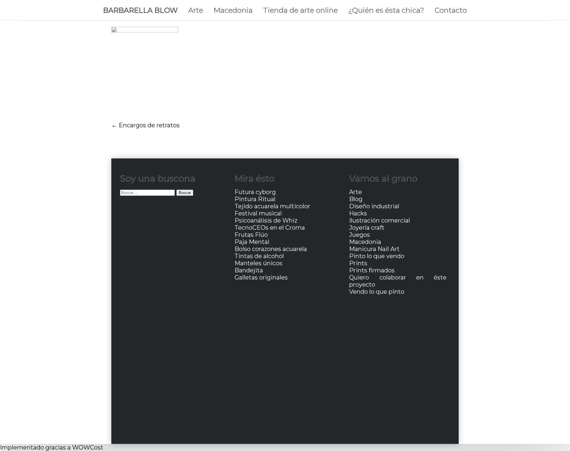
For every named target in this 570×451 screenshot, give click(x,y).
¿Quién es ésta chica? (386, 10)
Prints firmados (372, 270)
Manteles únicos (258, 263)
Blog (355, 199)
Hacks (358, 213)
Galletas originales (261, 277)
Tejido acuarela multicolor (272, 206)
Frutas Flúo (251, 234)
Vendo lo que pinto (376, 291)
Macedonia (233, 10)
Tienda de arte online (300, 10)
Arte (195, 10)
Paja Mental (252, 241)
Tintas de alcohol (259, 256)
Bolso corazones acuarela (271, 249)
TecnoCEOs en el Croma (270, 227)
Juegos (359, 234)
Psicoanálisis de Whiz (266, 220)
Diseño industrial (374, 206)
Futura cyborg (255, 192)
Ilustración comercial (379, 220)
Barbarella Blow (140, 10)
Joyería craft (366, 227)
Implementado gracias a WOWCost (51, 447)
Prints (358, 263)
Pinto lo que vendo (376, 256)
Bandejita (249, 270)
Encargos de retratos (149, 125)
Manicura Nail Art (374, 249)
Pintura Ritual (255, 199)
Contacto (451, 10)
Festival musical (258, 213)
